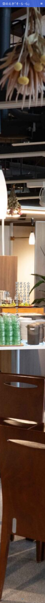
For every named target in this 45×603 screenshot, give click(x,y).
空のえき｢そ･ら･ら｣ (16, 3)
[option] (22, 301)
